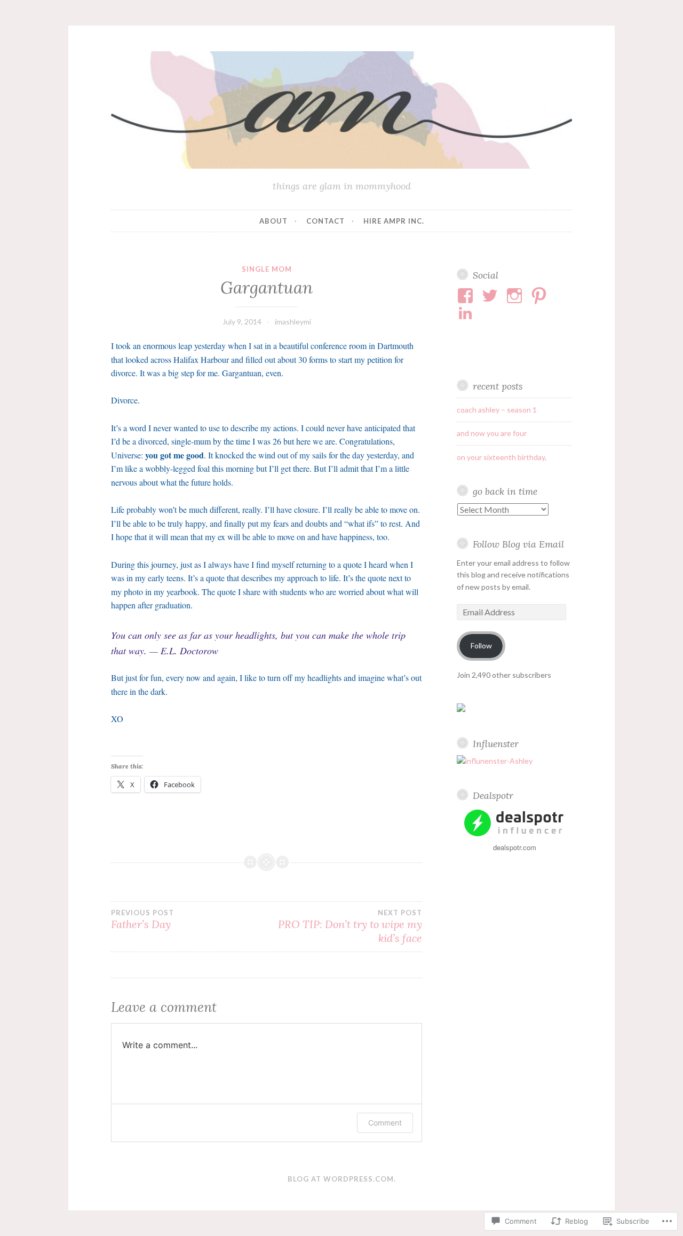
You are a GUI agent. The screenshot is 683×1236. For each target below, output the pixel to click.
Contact (325, 221)
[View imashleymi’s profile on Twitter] (491, 295)
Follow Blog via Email (518, 544)
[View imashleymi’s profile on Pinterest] (540, 295)
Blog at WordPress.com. (342, 1179)
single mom (267, 269)
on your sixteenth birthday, (501, 457)
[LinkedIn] (467, 312)
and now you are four (492, 433)
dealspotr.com (514, 847)
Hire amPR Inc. (393, 221)
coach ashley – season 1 (497, 409)
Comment (385, 1122)
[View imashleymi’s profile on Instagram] (516, 295)
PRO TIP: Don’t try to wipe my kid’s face (350, 926)
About (273, 221)
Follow (481, 645)
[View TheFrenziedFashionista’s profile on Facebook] (467, 295)
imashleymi (293, 321)
